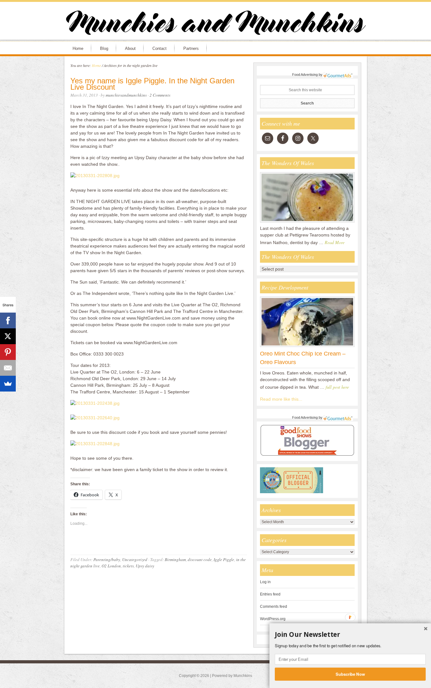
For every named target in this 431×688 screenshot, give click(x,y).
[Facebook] (8, 320)
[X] (8, 336)
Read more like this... (281, 399)
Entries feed (270, 594)
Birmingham (175, 559)
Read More (335, 242)
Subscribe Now (350, 674)
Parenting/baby (106, 559)
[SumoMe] (8, 384)
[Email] (8, 368)
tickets (128, 566)
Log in (265, 582)
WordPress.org (273, 619)
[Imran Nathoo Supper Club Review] (307, 222)
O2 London (111, 566)
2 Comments (160, 95)
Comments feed (273, 606)
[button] (350, 634)
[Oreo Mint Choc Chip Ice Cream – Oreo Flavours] (307, 346)
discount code (200, 559)
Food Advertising (305, 74)
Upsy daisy (145, 566)
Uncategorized (134, 559)
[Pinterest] (8, 352)
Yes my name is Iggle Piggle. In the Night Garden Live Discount (152, 84)
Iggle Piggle (224, 559)
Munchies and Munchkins (215, 24)
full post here (337, 387)
